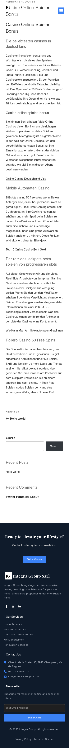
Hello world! (13, 471)
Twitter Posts (15, 496)
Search (10, 438)
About (34, 496)
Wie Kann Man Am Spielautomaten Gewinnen (34, 330)
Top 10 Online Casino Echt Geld (26, 249)
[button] (61, 10)
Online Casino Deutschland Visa (26, 178)
